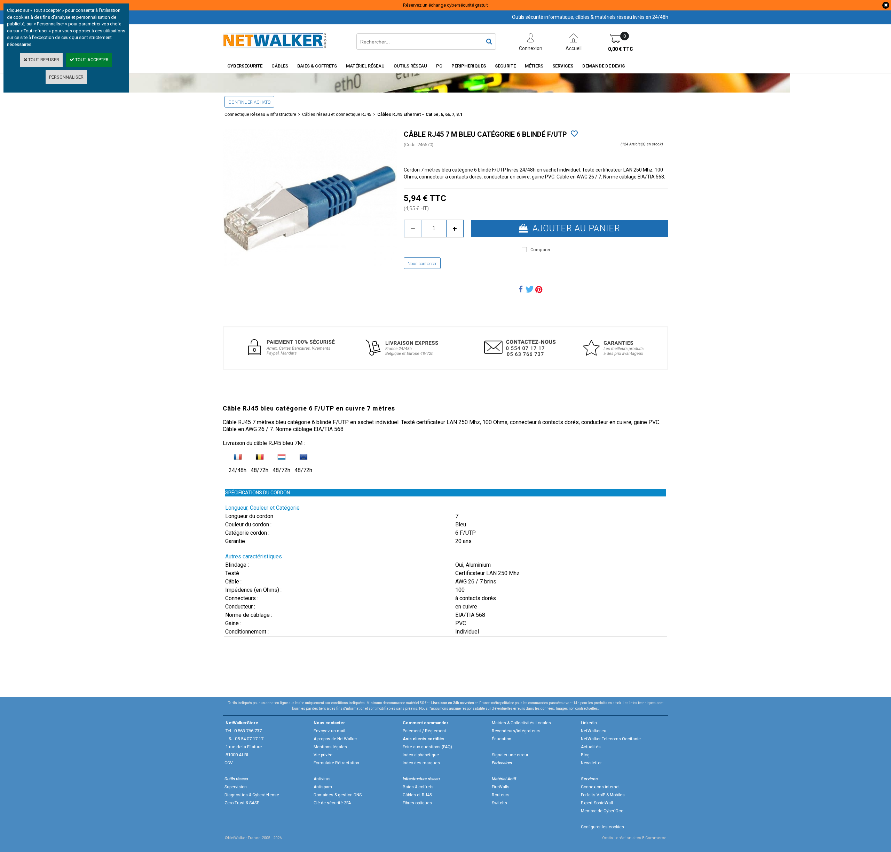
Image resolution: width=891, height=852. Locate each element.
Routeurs (501, 795)
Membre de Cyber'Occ (602, 811)
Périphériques (468, 66)
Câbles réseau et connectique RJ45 (336, 114)
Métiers (534, 66)
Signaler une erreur (510, 755)
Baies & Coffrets (317, 66)
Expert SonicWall (597, 803)
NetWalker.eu (593, 730)
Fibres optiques (417, 803)
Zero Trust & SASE (241, 803)
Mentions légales (330, 746)
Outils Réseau (410, 66)
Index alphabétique (421, 755)
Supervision (235, 787)
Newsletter (591, 763)
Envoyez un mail (329, 730)
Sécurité (505, 66)
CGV (228, 763)
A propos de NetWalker (335, 738)
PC (439, 66)
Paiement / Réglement (424, 730)
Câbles (279, 66)
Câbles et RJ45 (417, 795)
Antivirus (322, 779)
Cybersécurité (244, 66)
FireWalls (501, 787)
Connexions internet (600, 787)
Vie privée (323, 755)
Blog (585, 755)
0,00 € (620, 49)
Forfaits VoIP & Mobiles (603, 795)
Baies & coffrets (418, 787)
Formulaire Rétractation (336, 763)
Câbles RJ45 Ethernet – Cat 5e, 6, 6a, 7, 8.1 (420, 114)
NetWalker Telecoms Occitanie (611, 738)
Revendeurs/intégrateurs (516, 730)
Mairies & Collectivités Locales (521, 722)
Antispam (323, 787)
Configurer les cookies (602, 827)
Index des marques (421, 763)
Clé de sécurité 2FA (332, 803)
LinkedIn (589, 722)
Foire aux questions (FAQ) (427, 746)
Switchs (499, 803)
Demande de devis (603, 66)
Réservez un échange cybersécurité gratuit (445, 5)
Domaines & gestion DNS (338, 795)
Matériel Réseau (365, 66)
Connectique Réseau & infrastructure (260, 114)
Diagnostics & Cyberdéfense (251, 795)
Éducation (501, 738)
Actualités (591, 746)
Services (562, 66)
